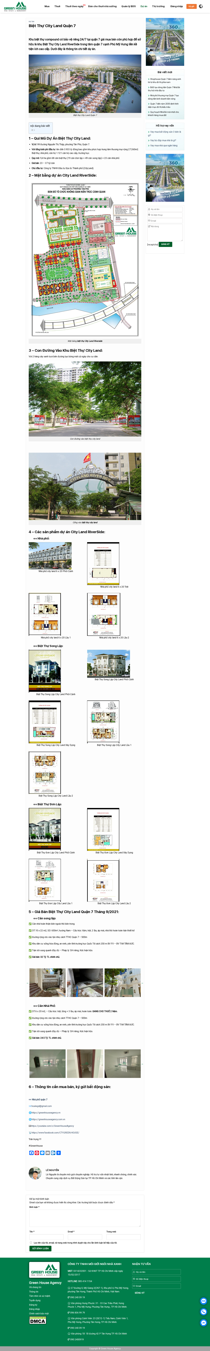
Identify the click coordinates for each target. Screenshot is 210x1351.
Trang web (111, 1232)
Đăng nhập (34, 1309)
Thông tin (33, 1291)
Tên (31, 1232)
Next (142, 982)
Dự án (144, 6)
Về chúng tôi (35, 1287)
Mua (47, 6)
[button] (176, 6)
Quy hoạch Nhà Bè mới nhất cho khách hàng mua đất (163, 113)
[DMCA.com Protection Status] (37, 1320)
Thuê (57, 6)
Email (71, 1232)
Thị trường (158, 6)
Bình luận (34, 1207)
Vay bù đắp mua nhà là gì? (163, 140)
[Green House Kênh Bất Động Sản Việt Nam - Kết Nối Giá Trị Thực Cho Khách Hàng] (15, 6)
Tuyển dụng (34, 1300)
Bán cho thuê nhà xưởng (102, 6)
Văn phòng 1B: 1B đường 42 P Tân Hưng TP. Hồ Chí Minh (99, 1333)
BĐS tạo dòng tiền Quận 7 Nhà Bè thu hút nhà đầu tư (164, 89)
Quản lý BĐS (128, 6)
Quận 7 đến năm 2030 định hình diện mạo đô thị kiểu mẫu (163, 105)
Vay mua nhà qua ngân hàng (163, 145)
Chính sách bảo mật (39, 1313)
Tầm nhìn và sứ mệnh (39, 1296)
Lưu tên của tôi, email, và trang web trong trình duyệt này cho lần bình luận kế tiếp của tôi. (75, 1243)
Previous (27, 982)
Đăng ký (33, 1304)
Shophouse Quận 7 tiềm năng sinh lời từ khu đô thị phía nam (164, 80)
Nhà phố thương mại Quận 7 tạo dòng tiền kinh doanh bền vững (163, 97)
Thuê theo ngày (74, 6)
